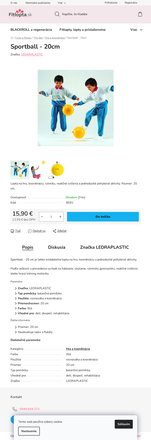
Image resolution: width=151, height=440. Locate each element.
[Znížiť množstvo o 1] (42, 216)
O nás (13, 3)
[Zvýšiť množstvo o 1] (60, 216)
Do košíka (103, 217)
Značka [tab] (104, 247)
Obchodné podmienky (37, 3)
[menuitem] (31, 29)
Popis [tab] (27, 247)
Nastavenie (29, 431)
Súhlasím (123, 424)
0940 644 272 (30, 409)
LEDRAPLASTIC (32, 54)
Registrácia (131, 2)
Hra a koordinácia (78, 349)
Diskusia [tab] (56, 247)
